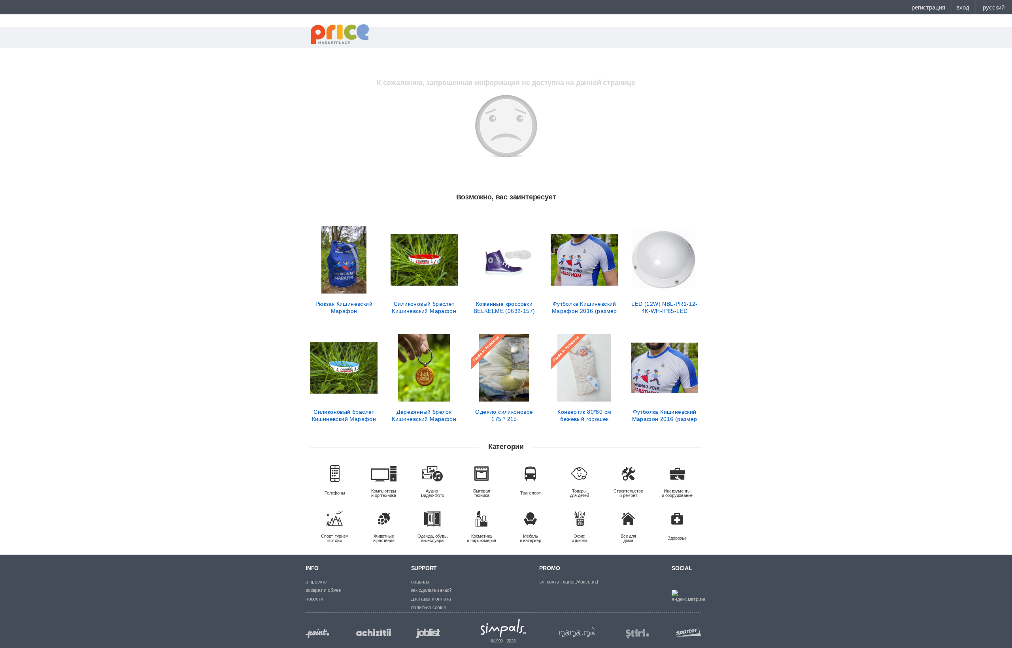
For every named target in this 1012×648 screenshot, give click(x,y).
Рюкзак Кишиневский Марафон (343, 307)
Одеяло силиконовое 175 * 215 (504, 415)
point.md (317, 633)
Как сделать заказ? (431, 590)
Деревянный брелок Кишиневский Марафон (424, 415)
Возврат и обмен (324, 590)
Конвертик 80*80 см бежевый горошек (584, 415)
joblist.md (428, 633)
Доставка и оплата (431, 599)
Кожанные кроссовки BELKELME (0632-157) (504, 307)
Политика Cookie (428, 607)
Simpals (503, 628)
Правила (420, 582)
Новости (314, 599)
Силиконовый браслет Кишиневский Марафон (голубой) (344, 415)
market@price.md (579, 582)
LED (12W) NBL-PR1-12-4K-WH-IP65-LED (664, 307)
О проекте (316, 582)
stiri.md (637, 634)
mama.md (577, 632)
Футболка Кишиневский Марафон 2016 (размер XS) (664, 415)
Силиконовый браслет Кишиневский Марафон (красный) (424, 307)
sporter (686, 632)
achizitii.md (373, 633)
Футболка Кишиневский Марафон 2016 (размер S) (584, 307)
